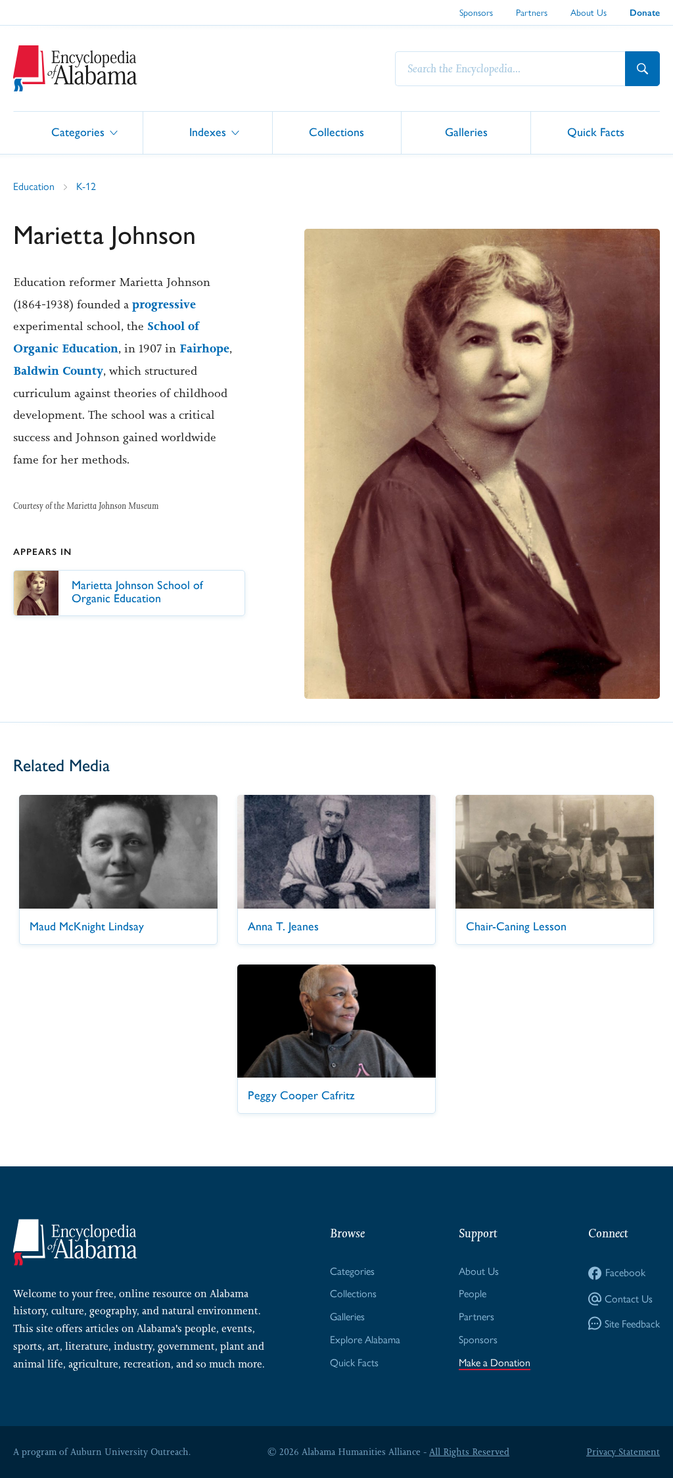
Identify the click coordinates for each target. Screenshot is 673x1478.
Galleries (466, 132)
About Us (588, 12)
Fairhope (204, 348)
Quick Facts (595, 132)
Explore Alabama (365, 1339)
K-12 (86, 186)
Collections (336, 132)
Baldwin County (58, 371)
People (472, 1293)
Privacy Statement (623, 1452)
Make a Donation (494, 1362)
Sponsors (476, 12)
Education (34, 186)
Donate (645, 12)
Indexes (207, 132)
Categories (77, 132)
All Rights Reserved (469, 1452)
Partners (531, 12)
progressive (164, 304)
